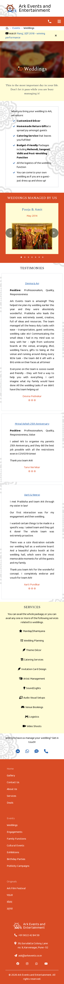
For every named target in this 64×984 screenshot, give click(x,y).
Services (11, 796)
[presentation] (10, 233)
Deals (10, 803)
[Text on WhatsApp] (27, 751)
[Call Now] (49, 21)
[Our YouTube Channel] (46, 964)
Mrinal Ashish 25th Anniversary (32, 424)
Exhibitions (13, 852)
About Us (12, 789)
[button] (21, 257)
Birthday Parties (16, 859)
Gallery (11, 775)
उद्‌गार (10, 909)
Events (16, 28)
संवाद (9, 902)
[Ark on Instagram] (27, 964)
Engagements (14, 832)
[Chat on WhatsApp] (36, 964)
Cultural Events (15, 845)
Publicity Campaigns (18, 866)
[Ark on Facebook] (18, 964)
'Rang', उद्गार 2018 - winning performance (25, 35)
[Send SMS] (36, 751)
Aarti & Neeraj (32, 495)
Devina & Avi (32, 283)
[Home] (7, 28)
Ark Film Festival (16, 888)
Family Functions (16, 839)
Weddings (12, 825)
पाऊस (10, 895)
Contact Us (13, 782)
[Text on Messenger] (18, 751)
